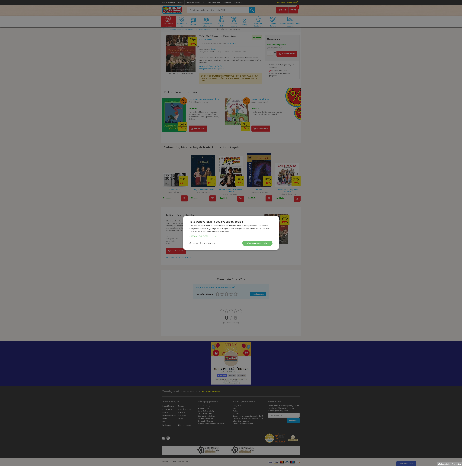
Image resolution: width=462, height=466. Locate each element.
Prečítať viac (225, 231)
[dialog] (231, 233)
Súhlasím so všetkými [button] (257, 243)
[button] (231, 236)
